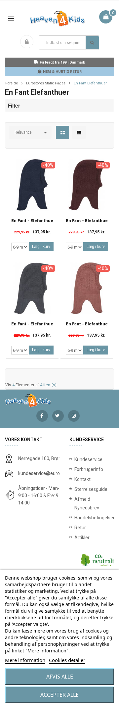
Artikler (82, 537)
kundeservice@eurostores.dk (48, 473)
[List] (79, 132)
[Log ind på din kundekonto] (28, 42)
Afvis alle (59, 676)
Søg (92, 42)
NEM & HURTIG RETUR (62, 72)
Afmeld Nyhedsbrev (86, 503)
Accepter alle (59, 694)
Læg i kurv (41, 246)
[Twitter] (58, 416)
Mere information (25, 660)
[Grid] (62, 132)
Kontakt (82, 479)
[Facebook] (42, 416)
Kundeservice (88, 459)
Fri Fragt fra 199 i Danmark (62, 62)
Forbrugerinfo (88, 469)
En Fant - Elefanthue (32, 221)
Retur (80, 527)
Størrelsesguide (90, 489)
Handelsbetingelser (91, 517)
